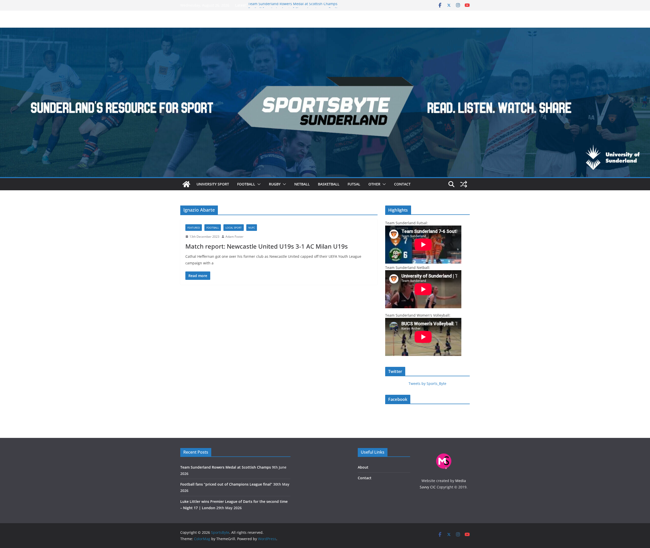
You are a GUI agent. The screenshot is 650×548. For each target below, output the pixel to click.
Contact (402, 184)
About (363, 467)
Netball (302, 184)
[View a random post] (464, 184)
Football (246, 184)
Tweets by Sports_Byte (427, 383)
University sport (213, 184)
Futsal (354, 184)
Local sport (233, 227)
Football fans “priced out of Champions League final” (226, 484)
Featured (193, 227)
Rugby (275, 184)
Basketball (328, 184)
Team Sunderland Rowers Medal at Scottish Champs (292, 5)
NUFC (251, 227)
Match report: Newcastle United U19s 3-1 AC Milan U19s (266, 246)
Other (374, 184)
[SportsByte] (186, 184)
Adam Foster (234, 236)
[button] (258, 184)
